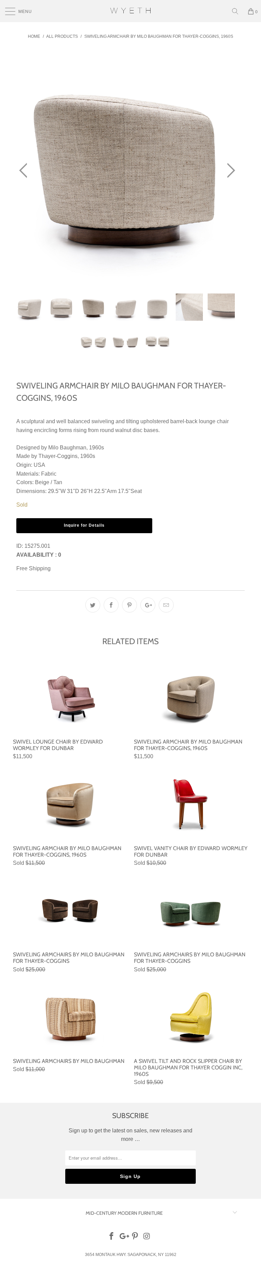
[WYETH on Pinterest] (135, 1236)
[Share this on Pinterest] (129, 605)
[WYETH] (130, 11)
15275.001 (37, 546)
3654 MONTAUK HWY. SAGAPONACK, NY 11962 (130, 1254)
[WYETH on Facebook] (112, 1236)
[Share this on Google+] (147, 605)
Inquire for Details (84, 525)
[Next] (229, 170)
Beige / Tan (48, 482)
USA (39, 465)
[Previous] (25, 170)
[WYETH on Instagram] (147, 1236)
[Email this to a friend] (166, 605)
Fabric (48, 474)
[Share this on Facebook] (111, 605)
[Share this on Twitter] (92, 605)
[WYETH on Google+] (123, 1236)
